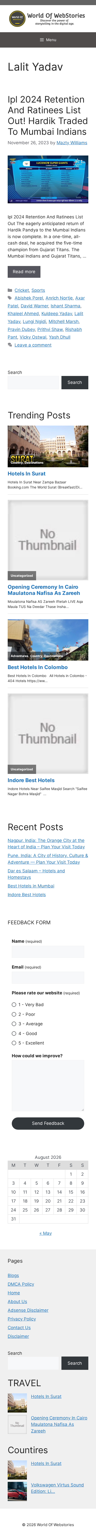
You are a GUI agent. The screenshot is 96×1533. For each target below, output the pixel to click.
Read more (24, 271)
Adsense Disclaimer (28, 1310)
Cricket (22, 290)
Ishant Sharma (65, 305)
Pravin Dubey (21, 329)
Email (26, 967)
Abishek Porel (29, 298)
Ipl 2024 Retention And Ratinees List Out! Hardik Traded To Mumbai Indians (48, 115)
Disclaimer (18, 1336)
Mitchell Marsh (64, 321)
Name (27, 941)
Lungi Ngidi (34, 321)
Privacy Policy (22, 1318)
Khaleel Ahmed (23, 313)
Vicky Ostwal (33, 337)
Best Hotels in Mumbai (31, 885)
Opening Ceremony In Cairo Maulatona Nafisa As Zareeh (59, 1424)
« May (45, 1233)
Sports (38, 290)
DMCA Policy (21, 1284)
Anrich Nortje (59, 298)
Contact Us (19, 1327)
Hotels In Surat (46, 1396)
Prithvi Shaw (50, 329)
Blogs (13, 1275)
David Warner (34, 305)
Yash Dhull (59, 337)
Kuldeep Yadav (56, 313)
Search (15, 372)
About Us (17, 1301)
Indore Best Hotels (27, 894)
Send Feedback (48, 1123)
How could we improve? (37, 1055)
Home (14, 1292)
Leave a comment (33, 345)
